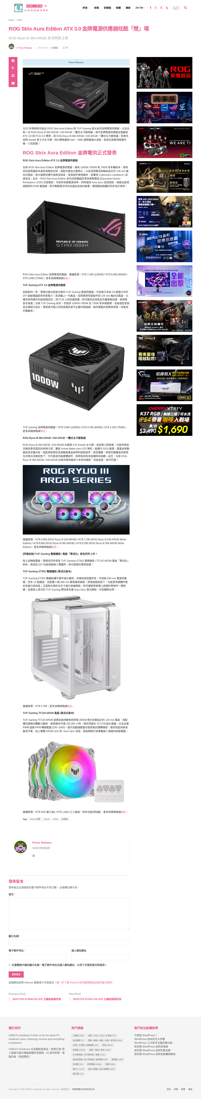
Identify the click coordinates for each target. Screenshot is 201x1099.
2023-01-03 (43, 48)
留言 (12, 894)
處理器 (117, 1059)
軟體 (118, 7)
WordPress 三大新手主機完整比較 (153, 1043)
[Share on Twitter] (13, 68)
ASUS (47, 819)
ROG (55, 819)
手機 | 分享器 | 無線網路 (85, 1045)
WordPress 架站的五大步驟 (149, 1039)
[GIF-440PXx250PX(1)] (164, 421)
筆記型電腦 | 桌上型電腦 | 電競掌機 (90, 1059)
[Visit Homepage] (33, 7)
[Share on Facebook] (13, 61)
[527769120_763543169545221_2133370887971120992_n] (164, 352)
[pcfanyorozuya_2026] (164, 109)
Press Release (25, 48)
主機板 (78, 1036)
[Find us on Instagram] (156, 8)
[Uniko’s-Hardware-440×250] (164, 386)
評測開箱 (94, 1064)
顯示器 (78, 1074)
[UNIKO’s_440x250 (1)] (164, 178)
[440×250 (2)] (164, 248)
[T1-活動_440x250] (164, 143)
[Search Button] (185, 8)
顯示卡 (78, 1069)
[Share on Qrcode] (13, 76)
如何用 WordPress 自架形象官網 (152, 1050)
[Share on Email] (13, 83)
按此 (65, 278)
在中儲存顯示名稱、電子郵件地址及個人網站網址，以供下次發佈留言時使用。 (59, 965)
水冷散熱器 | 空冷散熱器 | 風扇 (89, 1055)
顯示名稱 (14, 936)
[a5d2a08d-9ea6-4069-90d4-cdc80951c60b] (164, 213)
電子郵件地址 (17, 950)
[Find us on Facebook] (150, 8)
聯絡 (128, 7)
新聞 (96, 7)
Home (11, 20)
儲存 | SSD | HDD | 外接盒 (102, 1036)
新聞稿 (107, 7)
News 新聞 (35, 819)
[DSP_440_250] (164, 282)
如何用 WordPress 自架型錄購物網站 (155, 1054)
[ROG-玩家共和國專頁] (164, 74)
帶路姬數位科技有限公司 (83, 1089)
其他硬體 (78, 1040)
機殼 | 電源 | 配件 (100, 1050)
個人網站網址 (79, 950)
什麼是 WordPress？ (145, 1035)
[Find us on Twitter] (161, 8)
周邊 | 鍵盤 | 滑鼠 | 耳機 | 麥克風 (105, 1040)
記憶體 (78, 1064)
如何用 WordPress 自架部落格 (151, 1046)
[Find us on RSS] (167, 8)
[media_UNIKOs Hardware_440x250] (164, 317)
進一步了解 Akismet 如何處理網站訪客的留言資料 (84, 982)
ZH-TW (139, 7)
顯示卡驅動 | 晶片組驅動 (101, 1069)
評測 (85, 7)
